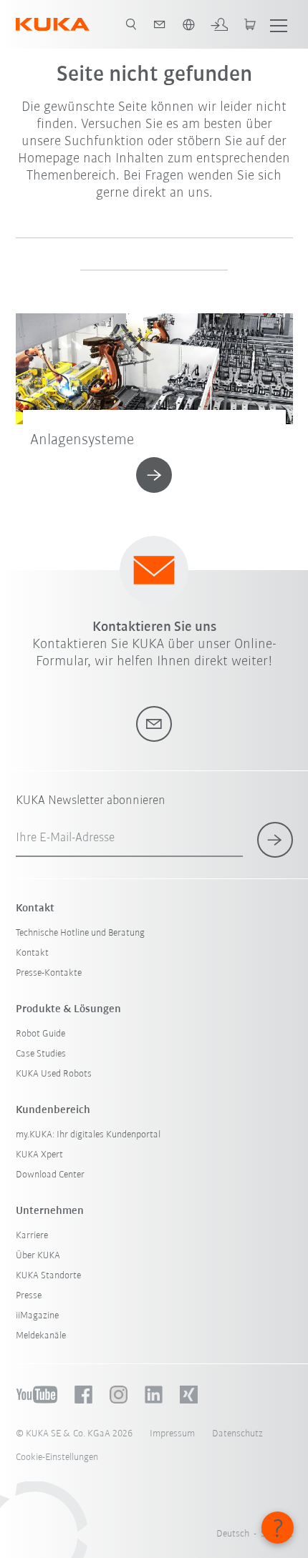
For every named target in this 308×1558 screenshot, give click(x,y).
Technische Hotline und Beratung (80, 933)
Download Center (50, 1175)
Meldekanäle (41, 1336)
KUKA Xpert (39, 1155)
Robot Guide (40, 1034)
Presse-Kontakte (49, 973)
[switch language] (188, 24)
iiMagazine (37, 1315)
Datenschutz (237, 1434)
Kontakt (32, 953)
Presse (29, 1295)
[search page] (131, 24)
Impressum (172, 1434)
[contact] (160, 24)
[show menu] (278, 24)
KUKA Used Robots (54, 1074)
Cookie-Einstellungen (57, 1457)
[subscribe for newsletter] (275, 840)
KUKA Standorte (48, 1275)
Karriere (32, 1235)
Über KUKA (38, 1255)
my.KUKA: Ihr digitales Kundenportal (88, 1135)
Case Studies (41, 1054)
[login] (219, 24)
